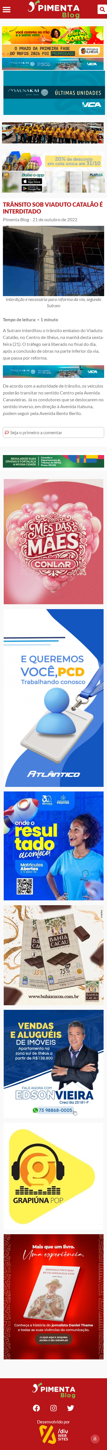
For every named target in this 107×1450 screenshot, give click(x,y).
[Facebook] (36, 1408)
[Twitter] (71, 1408)
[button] (6, 9)
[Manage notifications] (95, 1438)
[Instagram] (54, 1408)
